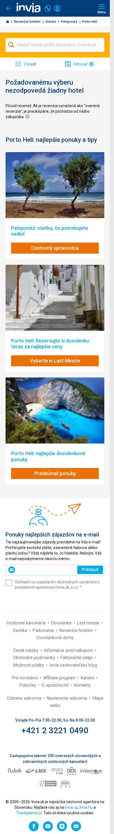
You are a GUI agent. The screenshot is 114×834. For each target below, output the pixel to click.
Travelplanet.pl (29, 813)
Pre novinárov (25, 678)
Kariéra (88, 678)
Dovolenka (61, 623)
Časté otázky (26, 650)
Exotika (20, 630)
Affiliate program (59, 678)
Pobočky (28, 685)
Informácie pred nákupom (69, 650)
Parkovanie (43, 630)
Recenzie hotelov (28, 22)
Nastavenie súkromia (67, 698)
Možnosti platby (29, 665)
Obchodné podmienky (34, 657)
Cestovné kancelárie (26, 623)
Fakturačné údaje (77, 657)
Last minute (88, 623)
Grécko (51, 22)
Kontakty (82, 685)
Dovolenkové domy (55, 637)
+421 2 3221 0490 (55, 730)
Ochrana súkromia (24, 698)
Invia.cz (71, 807)
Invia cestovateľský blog (73, 665)
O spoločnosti (56, 685)
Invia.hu (86, 807)
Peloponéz (69, 22)
